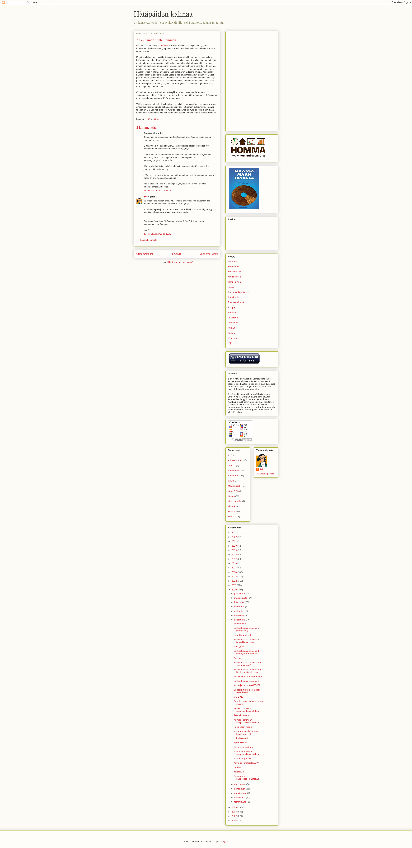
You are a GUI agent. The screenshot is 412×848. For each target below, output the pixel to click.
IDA (145, 197)
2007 (234, 816)
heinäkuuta (240, 615)
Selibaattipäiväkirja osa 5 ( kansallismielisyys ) (247, 640)
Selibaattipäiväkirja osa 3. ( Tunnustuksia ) (247, 663)
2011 (234, 585)
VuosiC (231, 516)
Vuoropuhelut (235, 501)
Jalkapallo (239, 771)
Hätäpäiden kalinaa (163, 13)
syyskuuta (239, 606)
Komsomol (233, 470)
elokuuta (239, 611)
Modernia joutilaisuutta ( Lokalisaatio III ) (246, 732)
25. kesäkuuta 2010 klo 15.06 (157, 190)
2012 (234, 581)
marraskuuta (241, 598)
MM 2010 (238, 697)
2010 (234, 589)
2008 (234, 811)
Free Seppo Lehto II (244, 635)
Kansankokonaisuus (238, 292)
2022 (234, 537)
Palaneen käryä (236, 302)
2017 (234, 559)
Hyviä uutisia (234, 271)
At (229, 455)
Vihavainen (233, 338)
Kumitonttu (233, 297)
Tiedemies (233, 322)
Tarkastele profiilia (265, 473)
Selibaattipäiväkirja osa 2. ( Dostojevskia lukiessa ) (247, 671)
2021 (234, 541)
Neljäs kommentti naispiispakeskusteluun (247, 709)
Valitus (231, 496)
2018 (234, 554)
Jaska (231, 287)
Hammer (232, 261)
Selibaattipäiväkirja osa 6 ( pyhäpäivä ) (247, 629)
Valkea (231, 333)
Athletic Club (234, 460)
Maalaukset (234, 486)
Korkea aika (240, 623)
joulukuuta (239, 593)
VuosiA (231, 506)
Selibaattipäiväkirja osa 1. (247, 681)
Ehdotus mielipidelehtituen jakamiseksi (247, 691)
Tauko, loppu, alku (243, 758)
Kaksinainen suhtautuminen (248, 676)
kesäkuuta (239, 619)
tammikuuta (240, 801)
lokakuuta (239, 602)
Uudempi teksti (144, 254)
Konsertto (233, 475)
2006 (234, 820)
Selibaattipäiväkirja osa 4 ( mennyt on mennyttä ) (247, 652)
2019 (234, 550)
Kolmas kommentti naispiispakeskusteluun (247, 721)
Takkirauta (233, 317)
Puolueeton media (243, 727)
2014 (234, 572)
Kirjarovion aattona (243, 747)
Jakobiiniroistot (241, 715)
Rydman (232, 312)
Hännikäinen (234, 282)
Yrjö (230, 343)
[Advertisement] (252, 80)
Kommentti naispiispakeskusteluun (247, 777)
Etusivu (176, 254)
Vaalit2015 (233, 491)
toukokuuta (240, 784)
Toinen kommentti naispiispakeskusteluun (247, 752)
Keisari (237, 658)
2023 (234, 532)
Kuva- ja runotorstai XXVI (246, 763)
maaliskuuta (240, 793)
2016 (234, 563)
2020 (234, 546)
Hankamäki (233, 266)
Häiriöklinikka (234, 276)
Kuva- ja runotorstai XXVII (247, 685)
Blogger (224, 841)
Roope (231, 307)
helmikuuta (240, 797)
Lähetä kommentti (148, 240)
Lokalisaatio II (241, 738)
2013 (234, 576)
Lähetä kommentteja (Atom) (180, 262)
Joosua (231, 465)
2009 (234, 807)
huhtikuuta (240, 788)
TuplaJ (231, 327)
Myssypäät (239, 646)
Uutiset (237, 767)
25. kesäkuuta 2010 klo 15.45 (157, 234)
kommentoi (163, 45)
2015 (234, 567)
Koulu (231, 480)
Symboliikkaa (240, 742)
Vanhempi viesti (209, 254)
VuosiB (231, 511)
